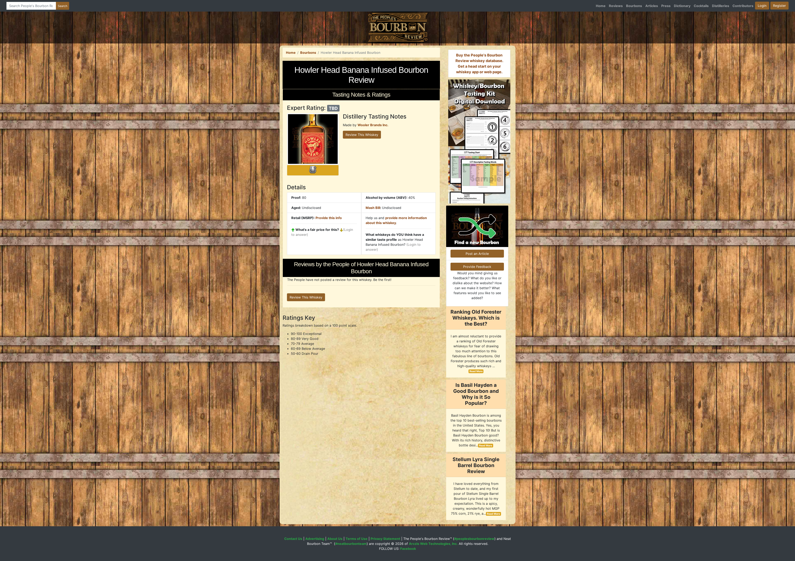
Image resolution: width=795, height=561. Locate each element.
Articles (651, 6)
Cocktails (701, 6)
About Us (334, 539)
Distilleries (720, 6)
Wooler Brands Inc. (373, 125)
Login (762, 6)
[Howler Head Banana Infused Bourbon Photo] (313, 139)
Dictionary (682, 6)
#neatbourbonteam (351, 544)
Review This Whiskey (362, 135)
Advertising (314, 539)
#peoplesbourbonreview (474, 539)
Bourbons (634, 6)
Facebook (408, 549)
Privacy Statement (385, 539)
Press (666, 6)
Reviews (616, 6)
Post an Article (477, 254)
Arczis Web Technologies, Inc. (433, 544)
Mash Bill (373, 208)
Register (779, 6)
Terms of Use (356, 539)
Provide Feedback (477, 267)
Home (601, 6)
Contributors (742, 6)
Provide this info (329, 218)
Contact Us (293, 539)
